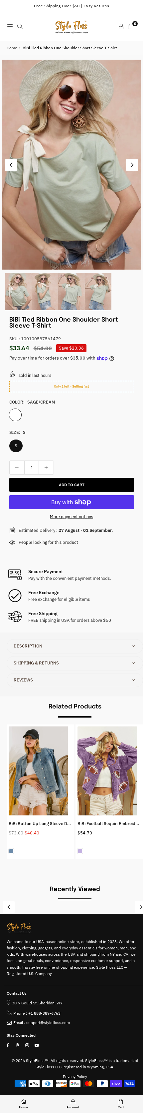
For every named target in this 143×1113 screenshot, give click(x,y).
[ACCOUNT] (121, 26)
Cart (121, 1107)
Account (73, 1107)
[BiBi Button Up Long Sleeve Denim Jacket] (40, 770)
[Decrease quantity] (17, 467)
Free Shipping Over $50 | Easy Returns (71, 5)
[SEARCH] (20, 26)
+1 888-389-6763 (44, 1013)
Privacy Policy (75, 1076)
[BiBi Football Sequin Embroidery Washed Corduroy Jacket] (109, 770)
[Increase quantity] (46, 467)
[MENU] (10, 26)
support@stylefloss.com (48, 1022)
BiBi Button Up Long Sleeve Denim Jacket (50, 823)
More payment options (71, 517)
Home (12, 47)
